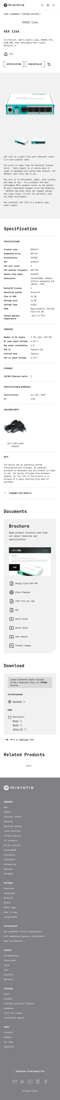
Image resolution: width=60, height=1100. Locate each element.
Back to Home (10, 912)
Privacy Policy (30, 1091)
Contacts (8, 1032)
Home (6, 14)
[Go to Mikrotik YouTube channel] (30, 1081)
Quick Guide (21, 619)
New (5, 807)
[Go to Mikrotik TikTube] (22, 1081)
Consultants (10, 960)
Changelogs (9, 893)
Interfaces (9, 859)
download (23, 739)
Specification (14, 64)
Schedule (8, 999)
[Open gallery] (30, 22)
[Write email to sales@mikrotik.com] (14, 1081)
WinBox (7, 902)
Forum (6, 965)
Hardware (15, 14)
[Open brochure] (30, 547)
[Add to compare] (49, 64)
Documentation (11, 955)
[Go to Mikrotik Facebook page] (45, 1081)
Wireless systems (13, 826)
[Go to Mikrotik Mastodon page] (37, 1081)
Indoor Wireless (12, 831)
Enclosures (9, 855)
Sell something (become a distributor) (24, 936)
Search (7, 812)
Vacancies (9, 1046)
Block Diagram (22, 592)
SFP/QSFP (8, 874)
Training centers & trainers (19, 1003)
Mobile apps (10, 907)
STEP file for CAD (24, 601)
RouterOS (8, 898)
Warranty (8, 979)
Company (8, 1037)
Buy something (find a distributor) (23, 931)
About (6, 994)
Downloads (9, 888)
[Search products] (42, 5)
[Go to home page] (14, 5)
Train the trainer (13, 1013)
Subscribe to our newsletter (30, 1071)
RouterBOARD (10, 850)
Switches (8, 821)
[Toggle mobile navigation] (53, 5)
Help (6, 970)
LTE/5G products (12, 836)
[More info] (24, 701)
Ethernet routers (31, 14)
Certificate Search (14, 1018)
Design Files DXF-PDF (26, 583)
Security (8, 974)
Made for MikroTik (13, 941)
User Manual (21, 636)
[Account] (47, 5)
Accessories (10, 864)
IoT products (10, 840)
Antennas (8, 869)
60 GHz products (12, 845)
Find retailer (35, 64)
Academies (9, 1008)
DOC (17, 610)
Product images (23, 645)
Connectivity (10, 917)
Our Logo (8, 1042)
